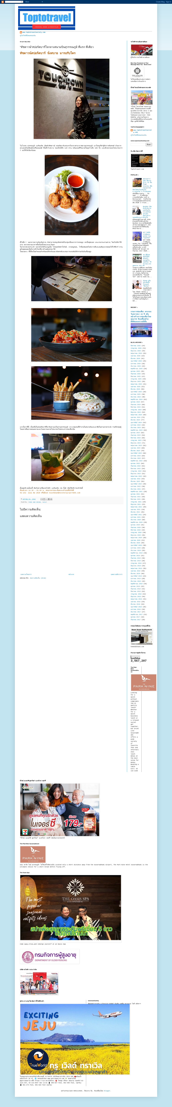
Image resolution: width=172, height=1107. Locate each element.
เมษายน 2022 (135, 479)
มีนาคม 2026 (135, 358)
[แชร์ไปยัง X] (46, 499)
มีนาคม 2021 (135, 512)
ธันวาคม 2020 (136, 520)
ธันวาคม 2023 (136, 428)
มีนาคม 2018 (135, 604)
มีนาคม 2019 (135, 574)
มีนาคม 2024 (135, 420)
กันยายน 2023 (136, 435)
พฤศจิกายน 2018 (137, 584)
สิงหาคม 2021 (136, 499)
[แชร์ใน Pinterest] (51, 499)
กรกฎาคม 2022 (136, 471)
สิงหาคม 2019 (136, 561)
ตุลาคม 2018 (135, 586)
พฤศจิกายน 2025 (137, 369)
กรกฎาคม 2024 (136, 410)
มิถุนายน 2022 (136, 474)
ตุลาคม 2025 (135, 371)
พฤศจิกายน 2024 (137, 399)
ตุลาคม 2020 (135, 525)
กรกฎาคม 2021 (136, 502)
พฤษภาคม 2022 (136, 476)
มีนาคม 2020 (135, 543)
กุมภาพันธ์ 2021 (136, 515)
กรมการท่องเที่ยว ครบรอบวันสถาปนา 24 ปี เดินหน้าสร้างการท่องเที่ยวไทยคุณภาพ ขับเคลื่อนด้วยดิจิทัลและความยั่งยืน (141, 317)
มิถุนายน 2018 (136, 597)
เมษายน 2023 (135, 448)
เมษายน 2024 (135, 417)
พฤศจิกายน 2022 (137, 461)
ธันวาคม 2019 (136, 550)
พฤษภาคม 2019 (136, 568)
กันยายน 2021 (136, 497)
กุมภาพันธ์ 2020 (136, 545)
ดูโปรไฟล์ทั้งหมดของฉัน (28, 36)
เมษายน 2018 (135, 602)
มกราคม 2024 (136, 425)
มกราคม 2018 (136, 609)
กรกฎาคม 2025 (136, 379)
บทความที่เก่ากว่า (117, 574)
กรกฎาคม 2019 (136, 563)
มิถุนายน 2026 (136, 351)
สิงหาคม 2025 (136, 376)
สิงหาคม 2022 (136, 469)
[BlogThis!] (44, 499)
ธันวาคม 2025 (136, 366)
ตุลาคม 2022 (135, 463)
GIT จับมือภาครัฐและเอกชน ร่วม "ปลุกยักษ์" (147, 235)
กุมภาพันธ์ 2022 (136, 484)
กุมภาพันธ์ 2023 (136, 453)
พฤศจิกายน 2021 (137, 492)
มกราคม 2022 (136, 486)
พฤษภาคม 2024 (136, 415)
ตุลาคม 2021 (135, 494)
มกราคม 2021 (136, 517)
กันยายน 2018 (136, 589)
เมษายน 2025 (135, 387)
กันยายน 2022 (136, 466)
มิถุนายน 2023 (136, 443)
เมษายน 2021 (135, 509)
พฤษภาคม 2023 (136, 445)
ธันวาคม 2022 (136, 458)
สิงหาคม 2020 (136, 530)
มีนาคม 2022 (135, 481)
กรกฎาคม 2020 (136, 532)
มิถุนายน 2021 (136, 504)
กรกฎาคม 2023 (136, 440)
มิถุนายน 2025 (136, 381)
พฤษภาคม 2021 (136, 507)
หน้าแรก (71, 574)
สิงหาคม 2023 (136, 438)
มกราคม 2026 (136, 364)
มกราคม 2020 (136, 548)
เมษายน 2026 (135, 356)
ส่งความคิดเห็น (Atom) (38, 578)
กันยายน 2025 (136, 374)
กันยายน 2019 (136, 558)
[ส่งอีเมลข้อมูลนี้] (41, 499)
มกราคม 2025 (136, 394)
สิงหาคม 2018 (136, 591)
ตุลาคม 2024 (135, 402)
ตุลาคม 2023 (135, 433)
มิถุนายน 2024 (136, 412)
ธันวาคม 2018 (136, 581)
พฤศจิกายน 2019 (137, 553)
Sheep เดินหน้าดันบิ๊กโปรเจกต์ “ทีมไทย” (147, 283)
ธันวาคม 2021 (136, 489)
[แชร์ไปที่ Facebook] (49, 499)
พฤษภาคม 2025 (136, 384)
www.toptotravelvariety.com (33, 32)
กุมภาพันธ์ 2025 (136, 392)
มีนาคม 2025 (135, 389)
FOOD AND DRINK (34, 502)
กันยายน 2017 (136, 620)
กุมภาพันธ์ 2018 (136, 607)
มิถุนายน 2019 (136, 566)
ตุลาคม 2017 (135, 617)
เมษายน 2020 (135, 540)
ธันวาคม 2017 (136, 612)
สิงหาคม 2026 (136, 346)
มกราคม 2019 (136, 579)
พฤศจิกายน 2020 (137, 522)
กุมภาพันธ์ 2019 (136, 576)
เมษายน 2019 (135, 571)
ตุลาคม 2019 (135, 556)
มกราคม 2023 (136, 456)
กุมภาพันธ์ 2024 (136, 422)
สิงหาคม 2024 (136, 407)
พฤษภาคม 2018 (136, 599)
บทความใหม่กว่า (26, 574)
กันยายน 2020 (136, 527)
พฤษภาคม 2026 (136, 353)
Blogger (107, 1091)
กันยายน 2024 (136, 405)
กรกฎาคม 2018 (136, 594)
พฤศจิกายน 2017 (137, 614)
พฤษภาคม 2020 (136, 538)
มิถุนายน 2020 (136, 535)
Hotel (45, 502)
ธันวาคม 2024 (136, 397)
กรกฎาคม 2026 (136, 348)
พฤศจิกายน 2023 (137, 430)
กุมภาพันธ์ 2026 (136, 361)
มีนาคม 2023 (135, 451)
